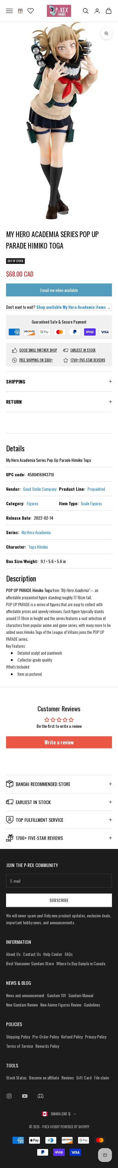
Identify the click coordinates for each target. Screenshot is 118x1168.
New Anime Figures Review (60, 1004)
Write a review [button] (59, 742)
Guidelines (92, 1004)
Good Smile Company (39, 489)
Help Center (52, 954)
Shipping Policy (18, 1036)
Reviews (67, 1077)
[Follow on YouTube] (25, 1096)
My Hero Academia (36, 532)
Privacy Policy (95, 1036)
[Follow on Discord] (41, 1096)
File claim (101, 1077)
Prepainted (96, 489)
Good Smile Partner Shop (38, 350)
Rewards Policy (47, 1046)
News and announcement (25, 995)
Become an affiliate (44, 1077)
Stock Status (16, 1077)
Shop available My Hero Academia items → (73, 307)
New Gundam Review (22, 1004)
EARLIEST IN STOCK (83, 350)
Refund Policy (72, 1036)
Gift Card (84, 1077)
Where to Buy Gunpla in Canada (80, 963)
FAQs (69, 954)
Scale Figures (91, 503)
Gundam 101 (56, 995)
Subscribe (59, 900)
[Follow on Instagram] (9, 1096)
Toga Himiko (38, 546)
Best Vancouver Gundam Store (30, 963)
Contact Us (32, 954)
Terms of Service (19, 1046)
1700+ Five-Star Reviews (87, 360)
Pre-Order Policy (45, 1036)
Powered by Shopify (75, 1126)
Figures (32, 503)
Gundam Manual (80, 995)
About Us (13, 954)
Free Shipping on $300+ (36, 360)
